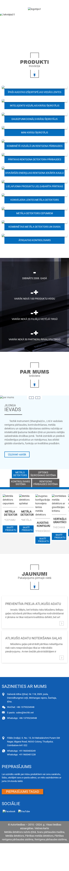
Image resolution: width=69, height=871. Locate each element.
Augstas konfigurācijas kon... (43, 524)
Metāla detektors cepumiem (34, 213)
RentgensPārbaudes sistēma (45, 483)
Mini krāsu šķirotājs (34, 132)
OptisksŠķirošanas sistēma (43, 474)
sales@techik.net (20, 712)
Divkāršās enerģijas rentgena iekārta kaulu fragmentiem (34, 173)
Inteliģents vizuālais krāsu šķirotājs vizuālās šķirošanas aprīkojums (34, 106)
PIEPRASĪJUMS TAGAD (22, 791)
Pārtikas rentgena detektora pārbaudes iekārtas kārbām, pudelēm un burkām (34, 160)
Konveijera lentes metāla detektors (34, 199)
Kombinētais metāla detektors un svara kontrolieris (34, 227)
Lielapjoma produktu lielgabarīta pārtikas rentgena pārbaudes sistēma (34, 187)
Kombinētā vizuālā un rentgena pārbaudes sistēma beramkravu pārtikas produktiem (34, 147)
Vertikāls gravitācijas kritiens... (59, 520)
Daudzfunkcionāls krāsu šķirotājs (35, 119)
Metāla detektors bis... (10, 513)
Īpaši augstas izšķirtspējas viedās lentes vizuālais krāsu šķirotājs (34, 93)
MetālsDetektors (20, 474)
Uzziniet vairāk (17, 454)
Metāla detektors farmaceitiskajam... (27, 513)
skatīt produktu (10, 528)
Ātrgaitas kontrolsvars (35, 240)
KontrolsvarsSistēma (20, 483)
